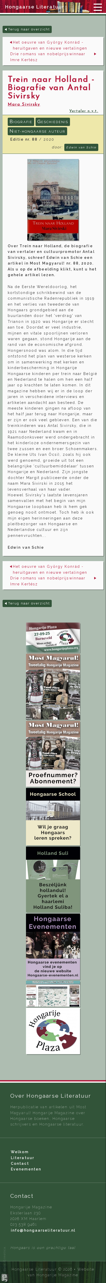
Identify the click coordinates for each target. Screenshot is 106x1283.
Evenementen (26, 1169)
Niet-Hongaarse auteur (37, 131)
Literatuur (22, 1158)
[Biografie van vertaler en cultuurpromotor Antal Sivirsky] (53, 200)
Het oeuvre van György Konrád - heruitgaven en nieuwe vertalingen (50, 45)
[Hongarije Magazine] (53, 687)
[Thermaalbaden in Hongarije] (53, 994)
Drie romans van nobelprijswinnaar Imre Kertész (47, 57)
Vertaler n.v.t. (84, 111)
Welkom (20, 1152)
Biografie (21, 121)
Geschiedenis (52, 121)
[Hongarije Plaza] (53, 637)
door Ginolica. (4, 1259)
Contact (20, 1163)
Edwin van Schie (81, 147)
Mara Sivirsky (24, 104)
